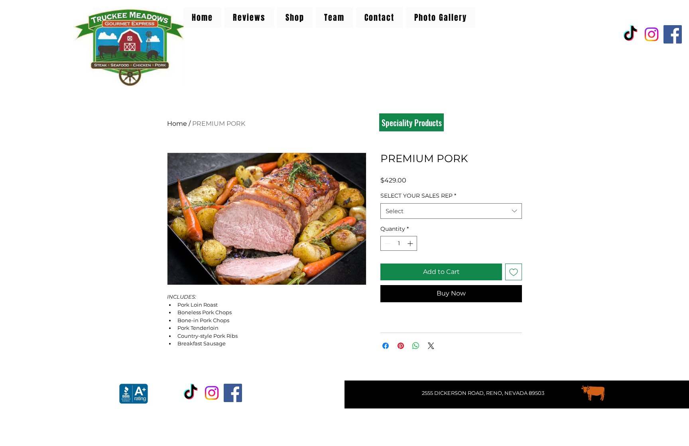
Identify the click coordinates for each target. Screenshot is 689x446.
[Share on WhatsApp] (416, 346)
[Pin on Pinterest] (401, 346)
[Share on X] (431, 346)
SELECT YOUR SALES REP (418, 195)
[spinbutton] (399, 243)
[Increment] (411, 243)
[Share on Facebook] (385, 346)
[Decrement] (387, 243)
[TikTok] (630, 34)
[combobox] (451, 211)
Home (177, 123)
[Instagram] (651, 34)
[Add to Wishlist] (513, 272)
